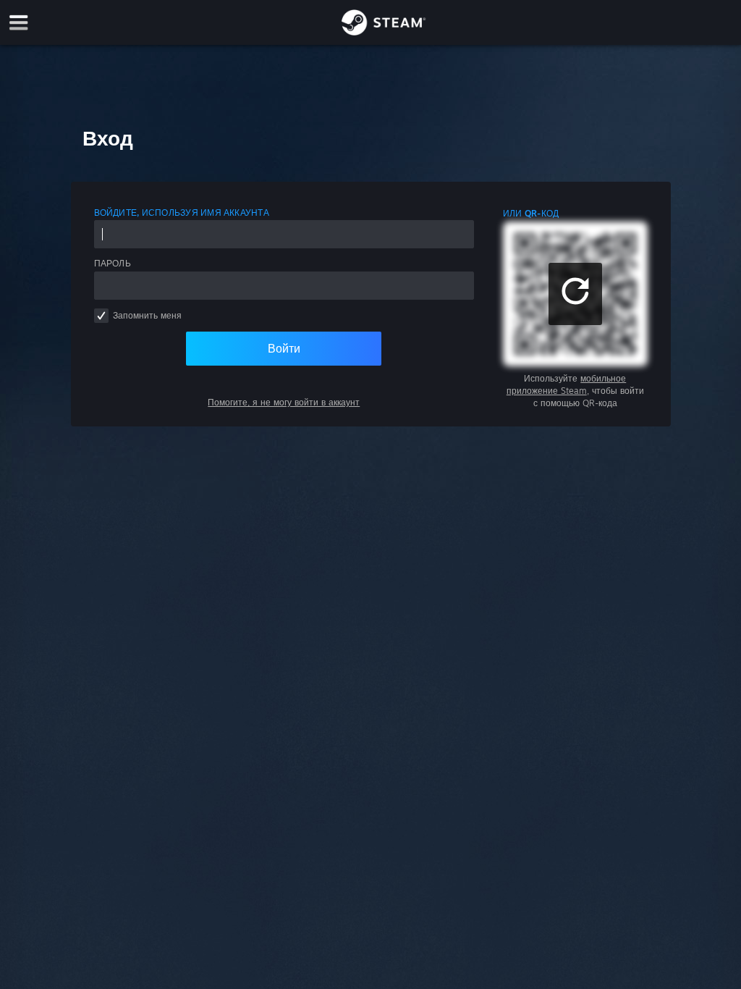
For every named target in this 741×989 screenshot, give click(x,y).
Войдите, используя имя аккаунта (181, 212)
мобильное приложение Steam (567, 384)
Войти (284, 348)
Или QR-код (531, 213)
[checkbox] (101, 315)
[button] (575, 294)
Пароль (112, 263)
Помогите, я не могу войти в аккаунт (284, 402)
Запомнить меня (147, 315)
